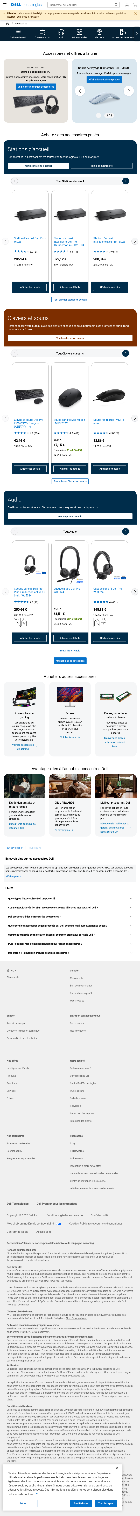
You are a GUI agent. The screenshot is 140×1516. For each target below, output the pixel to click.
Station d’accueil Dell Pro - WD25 (29, 240)
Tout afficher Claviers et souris (70, 481)
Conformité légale (17, 1231)
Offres (10, 1098)
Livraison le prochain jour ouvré (92, 1420)
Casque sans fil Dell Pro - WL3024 (108, 590)
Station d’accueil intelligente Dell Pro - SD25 (109, 240)
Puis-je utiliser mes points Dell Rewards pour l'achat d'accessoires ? (45, 943)
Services (11, 1090)
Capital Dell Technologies (83, 1083)
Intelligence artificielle (18, 1068)
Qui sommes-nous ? (80, 1068)
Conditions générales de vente (65, 1215)
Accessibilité (43, 1231)
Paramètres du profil (81, 993)
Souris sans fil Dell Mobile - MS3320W (69, 421)
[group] (104, 91)
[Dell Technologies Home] (26, 5)
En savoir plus (62, 830)
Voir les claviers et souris (70, 338)
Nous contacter (78, 1030)
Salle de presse (78, 1098)
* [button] (106, 817)
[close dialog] (136, 14)
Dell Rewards (77, 1151)
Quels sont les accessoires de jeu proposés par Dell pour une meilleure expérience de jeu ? (57, 925)
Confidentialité (99, 1215)
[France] (7, 24)
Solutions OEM (14, 1151)
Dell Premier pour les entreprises (57, 1203)
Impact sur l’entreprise (82, 1113)
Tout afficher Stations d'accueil (70, 299)
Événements (76, 1158)
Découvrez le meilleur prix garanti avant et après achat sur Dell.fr (114, 827)
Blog (72, 1143)
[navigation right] (137, 34)
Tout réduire (34, 847)
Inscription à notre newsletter (85, 1166)
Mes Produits (77, 1000)
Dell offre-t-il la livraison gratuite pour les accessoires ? (38, 952)
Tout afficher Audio (70, 650)
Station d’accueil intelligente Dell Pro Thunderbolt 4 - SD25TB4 (69, 242)
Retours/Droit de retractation (22, 1038)
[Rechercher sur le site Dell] (116, 5)
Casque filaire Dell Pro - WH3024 (67, 590)
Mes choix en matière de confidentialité (30, 1223)
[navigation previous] (14, 181)
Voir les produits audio (70, 516)
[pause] (98, 115)
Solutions (12, 1083)
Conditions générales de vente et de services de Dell (93, 1433)
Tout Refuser (81, 1503)
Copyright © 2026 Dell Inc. (22, 1215)
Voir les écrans (68, 737)
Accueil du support (16, 1023)
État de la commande (81, 985)
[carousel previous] (80, 91)
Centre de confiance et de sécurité (88, 1181)
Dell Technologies (18, 1203)
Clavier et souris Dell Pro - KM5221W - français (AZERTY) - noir (29, 423)
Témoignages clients (81, 1120)
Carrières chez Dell (79, 1075)
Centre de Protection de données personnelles (94, 1173)
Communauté (77, 1023)
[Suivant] (134, 241)
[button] (127, 5)
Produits (11, 1075)
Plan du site (13, 977)
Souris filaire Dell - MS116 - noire (109, 421)
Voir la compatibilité (101, 165)
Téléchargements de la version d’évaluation (92, 1188)
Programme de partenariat (21, 1158)
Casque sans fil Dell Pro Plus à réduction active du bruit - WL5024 (29, 592)
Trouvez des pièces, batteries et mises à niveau (114, 742)
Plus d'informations (76, 1318)
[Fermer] (117, 1468)
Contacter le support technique (23, 1030)
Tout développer (14, 847)
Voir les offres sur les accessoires (36, 86)
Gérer (23, 1503)
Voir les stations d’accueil (38, 165)
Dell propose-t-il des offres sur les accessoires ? (34, 916)
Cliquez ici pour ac (110, 1396)
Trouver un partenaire (18, 1143)
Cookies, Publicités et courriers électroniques (95, 1223)
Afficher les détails (30, 287)
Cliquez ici (108, 1454)
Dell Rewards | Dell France (58, 1280)
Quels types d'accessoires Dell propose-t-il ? (32, 898)
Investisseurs (77, 1090)
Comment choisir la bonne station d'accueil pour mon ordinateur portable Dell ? (51, 934)
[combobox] (83, 5)
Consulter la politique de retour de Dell (22, 826)
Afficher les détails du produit (104, 79)
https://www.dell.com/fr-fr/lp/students (28, 1260)
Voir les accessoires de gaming (23, 746)
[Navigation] (5, 5)
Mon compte (76, 978)
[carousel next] (129, 91)
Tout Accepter (106, 1503)
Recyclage (75, 1105)
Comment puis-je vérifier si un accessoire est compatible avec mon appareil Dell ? (53, 907)
